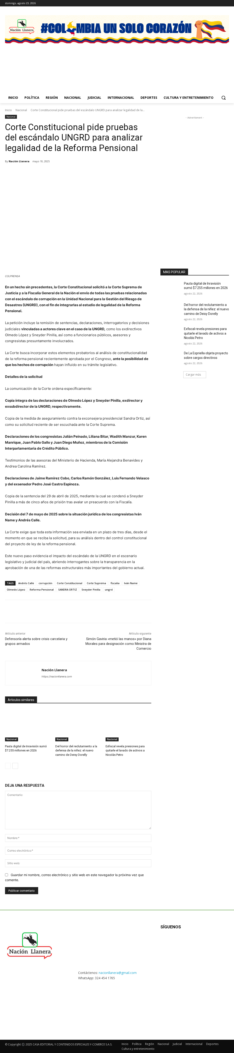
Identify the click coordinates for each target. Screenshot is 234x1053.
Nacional (21, 110)
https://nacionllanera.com (57, 676)
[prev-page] (8, 766)
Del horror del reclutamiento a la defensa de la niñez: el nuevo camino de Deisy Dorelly (76, 750)
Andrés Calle (26, 583)
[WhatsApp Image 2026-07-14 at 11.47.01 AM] (29, 62)
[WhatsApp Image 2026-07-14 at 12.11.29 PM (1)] (87, 62)
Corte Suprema (96, 583)
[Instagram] (207, 3)
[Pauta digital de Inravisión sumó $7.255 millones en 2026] (28, 725)
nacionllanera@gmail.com (118, 973)
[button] (223, 97)
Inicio (8, 110)
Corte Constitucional (69, 583)
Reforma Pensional (42, 589)
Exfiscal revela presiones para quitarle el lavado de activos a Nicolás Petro (125, 750)
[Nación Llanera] (23, 673)
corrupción (45, 583)
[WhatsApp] (59, 173)
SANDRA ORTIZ (67, 589)
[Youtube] (226, 3)
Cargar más (193, 375)
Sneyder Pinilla (91, 589)
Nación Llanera (19, 161)
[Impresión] (80, 173)
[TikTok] (187, 941)
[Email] (69, 173)
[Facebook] (201, 3)
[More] (91, 173)
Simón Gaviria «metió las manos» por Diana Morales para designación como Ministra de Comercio (118, 644)
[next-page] (15, 766)
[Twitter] (213, 3)
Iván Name (131, 583)
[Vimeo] (220, 3)
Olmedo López (16, 589)
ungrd (109, 589)
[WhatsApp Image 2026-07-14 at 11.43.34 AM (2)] (204, 62)
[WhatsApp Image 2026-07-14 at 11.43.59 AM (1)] (146, 62)
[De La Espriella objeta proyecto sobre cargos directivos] (170, 358)
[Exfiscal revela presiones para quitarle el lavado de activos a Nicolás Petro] (128, 725)
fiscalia (115, 583)
